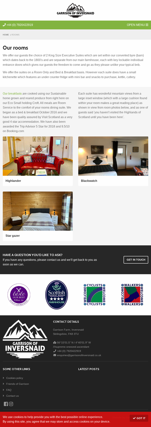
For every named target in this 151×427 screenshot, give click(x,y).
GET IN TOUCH (136, 259)
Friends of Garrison (17, 383)
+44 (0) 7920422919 (19, 24)
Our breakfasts (12, 93)
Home (6, 35)
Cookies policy (14, 377)
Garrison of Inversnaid (75, 10)
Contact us (12, 395)
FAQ (8, 389)
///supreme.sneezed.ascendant (71, 346)
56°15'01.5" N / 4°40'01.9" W (73, 342)
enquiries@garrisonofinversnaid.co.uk (78, 355)
